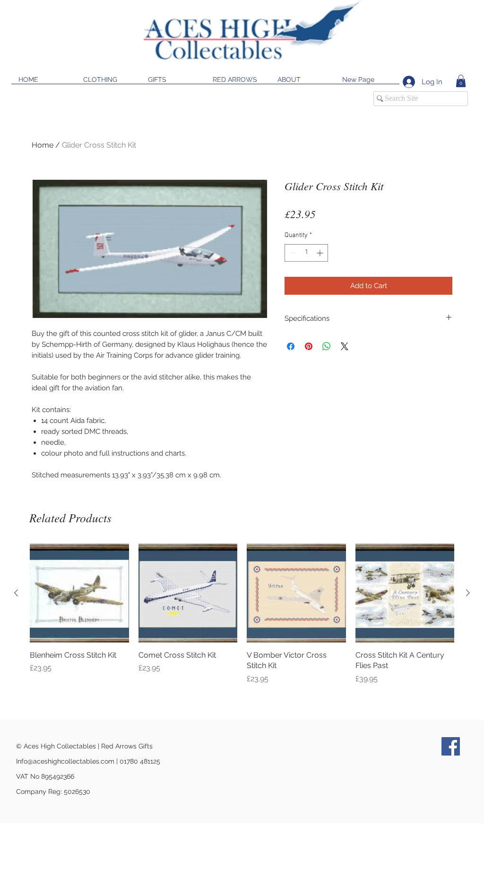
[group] (242, 614)
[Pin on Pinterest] (308, 346)
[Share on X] (344, 346)
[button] (461, 81)
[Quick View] (79, 593)
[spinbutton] (306, 253)
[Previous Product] (16, 592)
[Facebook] (450, 746)
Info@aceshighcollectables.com (65, 761)
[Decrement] (292, 253)
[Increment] (321, 253)
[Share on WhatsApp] (326, 346)
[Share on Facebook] (290, 346)
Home (42, 145)
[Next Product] (468, 592)
